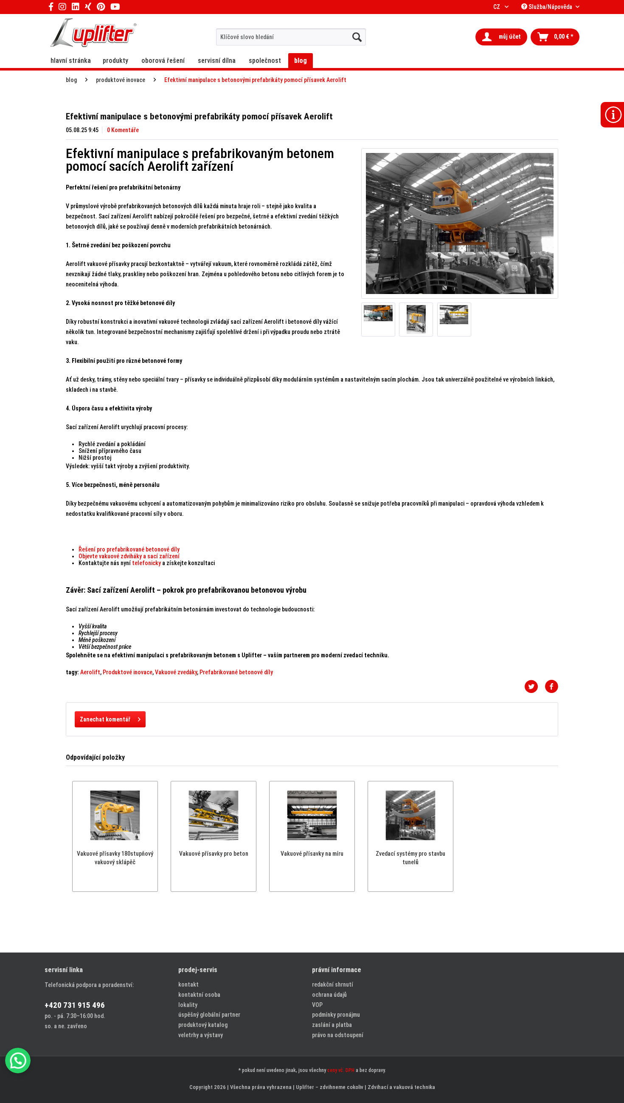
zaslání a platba (332, 1024)
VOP (317, 1004)
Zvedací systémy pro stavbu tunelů (410, 857)
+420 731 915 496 (75, 1005)
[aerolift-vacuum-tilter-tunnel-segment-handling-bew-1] (459, 223)
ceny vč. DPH (340, 1070)
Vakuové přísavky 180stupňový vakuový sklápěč (115, 857)
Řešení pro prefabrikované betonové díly (129, 549)
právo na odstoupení (337, 1035)
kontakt (188, 984)
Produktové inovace (127, 672)
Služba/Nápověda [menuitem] (550, 6)
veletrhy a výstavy (200, 1035)
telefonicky (146, 563)
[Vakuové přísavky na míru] (312, 815)
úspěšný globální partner (209, 1014)
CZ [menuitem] (497, 6)
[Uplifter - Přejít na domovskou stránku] (93, 34)
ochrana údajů (329, 994)
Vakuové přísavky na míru (312, 853)
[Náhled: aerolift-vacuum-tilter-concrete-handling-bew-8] (416, 320)
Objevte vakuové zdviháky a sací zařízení (129, 556)
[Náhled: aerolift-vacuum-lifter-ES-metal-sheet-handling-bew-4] (454, 320)
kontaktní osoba (199, 994)
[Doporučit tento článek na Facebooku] (551, 686)
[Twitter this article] (534, 686)
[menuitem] (291, 36)
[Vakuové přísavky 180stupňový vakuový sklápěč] (115, 815)
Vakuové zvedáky (176, 672)
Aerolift (90, 672)
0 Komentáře (123, 130)
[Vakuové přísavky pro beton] (213, 815)
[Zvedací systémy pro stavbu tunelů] (410, 815)
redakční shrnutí (332, 984)
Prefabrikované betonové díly (236, 672)
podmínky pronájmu (336, 1014)
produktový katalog (203, 1024)
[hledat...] (357, 36)
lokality (187, 1004)
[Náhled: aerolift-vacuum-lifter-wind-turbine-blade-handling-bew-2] (378, 320)
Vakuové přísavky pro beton (213, 853)
